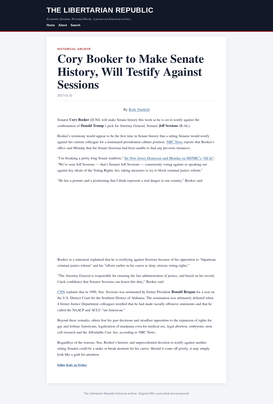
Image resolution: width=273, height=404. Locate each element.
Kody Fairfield (139, 109)
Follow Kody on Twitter (72, 365)
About (62, 25)
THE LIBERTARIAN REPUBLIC (100, 10)
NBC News (174, 141)
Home (51, 25)
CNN (61, 291)
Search (75, 25)
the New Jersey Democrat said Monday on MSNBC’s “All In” (169, 158)
